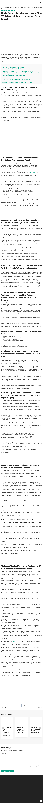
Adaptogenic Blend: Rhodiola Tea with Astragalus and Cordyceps (35, 731)
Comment (4, 753)
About (20, 794)
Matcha (8, 10)
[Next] (40, 728)
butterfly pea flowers (16, 641)
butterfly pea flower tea (16, 233)
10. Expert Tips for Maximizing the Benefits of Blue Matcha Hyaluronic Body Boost (17, 82)
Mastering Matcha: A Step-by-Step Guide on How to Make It (21, 731)
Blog (15, 794)
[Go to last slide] (3, 728)
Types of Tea (13, 10)
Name (3, 768)
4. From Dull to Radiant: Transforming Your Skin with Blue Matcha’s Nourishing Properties (18, 71)
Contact (26, 794)
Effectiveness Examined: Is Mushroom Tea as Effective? (33, 706)
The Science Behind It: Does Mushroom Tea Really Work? (9, 706)
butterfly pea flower (31, 172)
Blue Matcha (3, 10)
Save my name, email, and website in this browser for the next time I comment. (35, 766)
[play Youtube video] (21, 134)
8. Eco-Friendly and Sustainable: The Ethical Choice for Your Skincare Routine (16, 79)
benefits (33, 95)
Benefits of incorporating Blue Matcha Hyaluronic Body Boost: (14, 75)
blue (21, 56)
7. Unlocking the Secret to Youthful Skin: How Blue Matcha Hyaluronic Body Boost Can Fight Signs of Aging (21, 78)
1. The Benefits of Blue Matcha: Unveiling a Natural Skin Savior (13, 67)
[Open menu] (40, 2)
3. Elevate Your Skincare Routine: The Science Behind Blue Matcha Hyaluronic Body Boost (18, 70)
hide (23, 65)
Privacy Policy (27, 801)
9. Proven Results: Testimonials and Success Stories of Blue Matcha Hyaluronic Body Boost (18, 81)
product (8, 56)
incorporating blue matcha (23, 235)
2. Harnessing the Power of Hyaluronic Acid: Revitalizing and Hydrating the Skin (16, 68)
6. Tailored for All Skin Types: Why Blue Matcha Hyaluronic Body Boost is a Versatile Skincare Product (20, 77)
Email (17, 768)
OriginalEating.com (5, 22)
